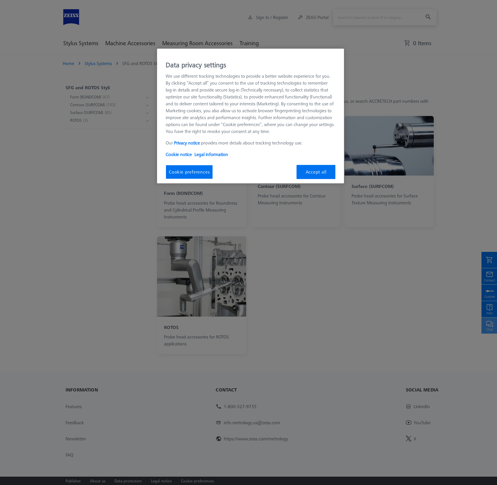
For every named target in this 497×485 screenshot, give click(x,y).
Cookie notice (179, 154)
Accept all (316, 172)
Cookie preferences (189, 172)
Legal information (211, 154)
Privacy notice (187, 143)
